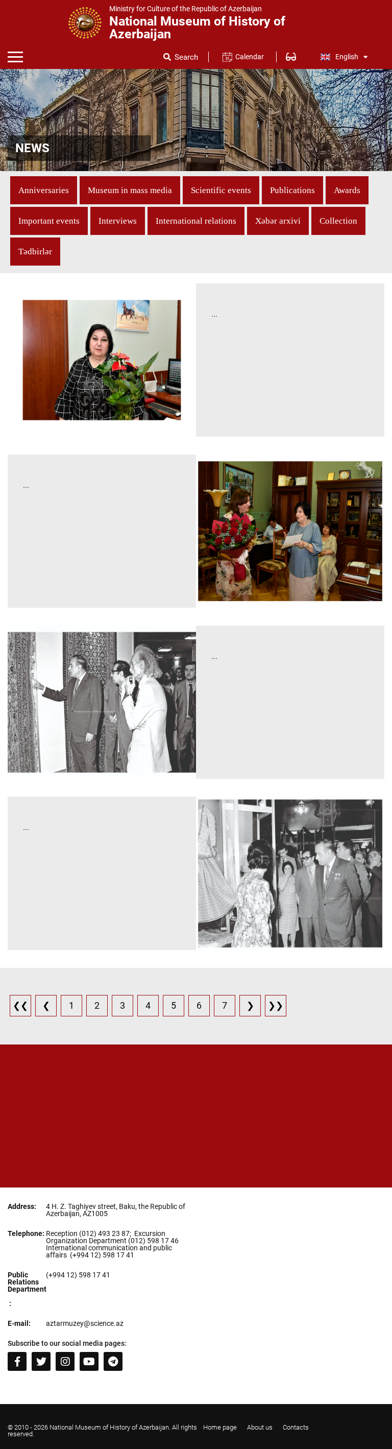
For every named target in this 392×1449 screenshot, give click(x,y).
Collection (338, 221)
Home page (220, 1427)
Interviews (118, 221)
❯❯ (275, 1005)
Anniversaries (43, 190)
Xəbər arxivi (278, 221)
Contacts (296, 1427)
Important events (49, 221)
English (346, 56)
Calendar (249, 56)
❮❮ (20, 1005)
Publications (292, 190)
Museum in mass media (130, 190)
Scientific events (221, 190)
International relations (196, 221)
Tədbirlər (35, 251)
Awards (347, 190)
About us (260, 1427)
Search (186, 57)
